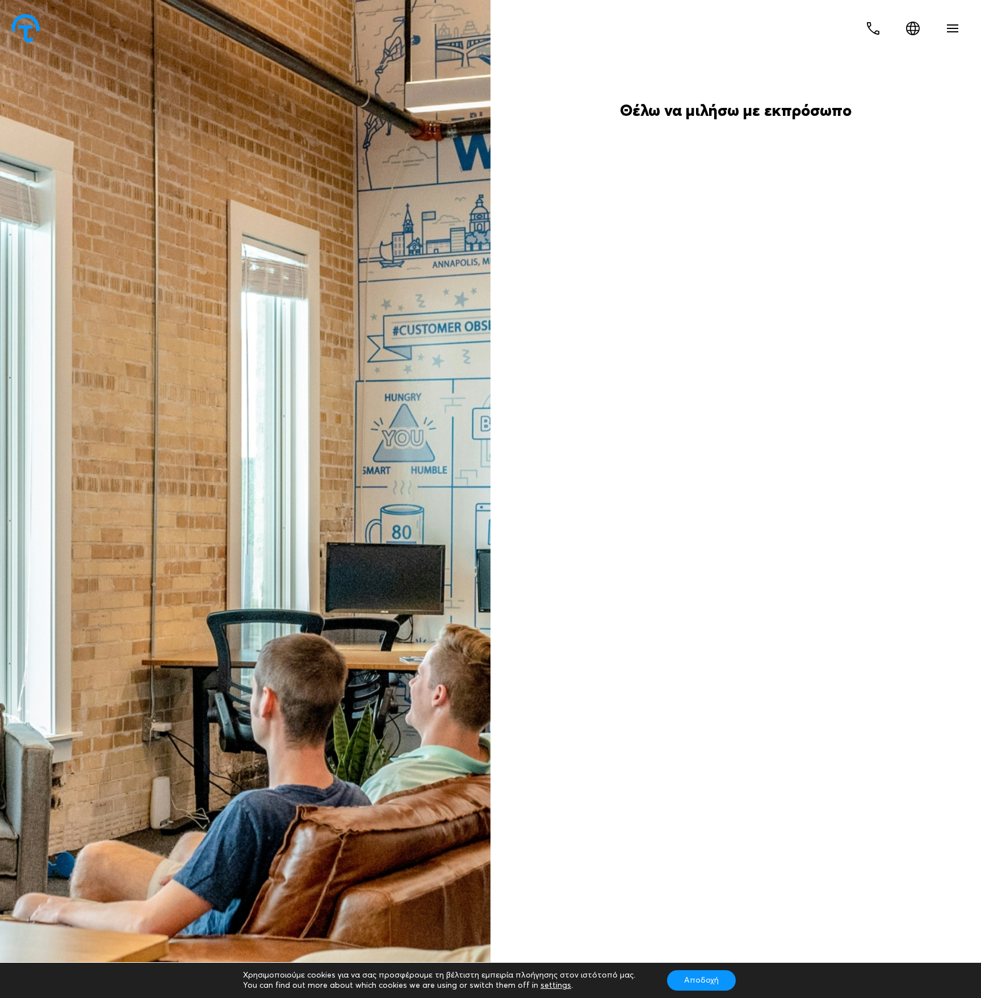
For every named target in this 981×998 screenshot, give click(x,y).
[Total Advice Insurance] (25, 28)
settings (555, 985)
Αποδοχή (701, 980)
